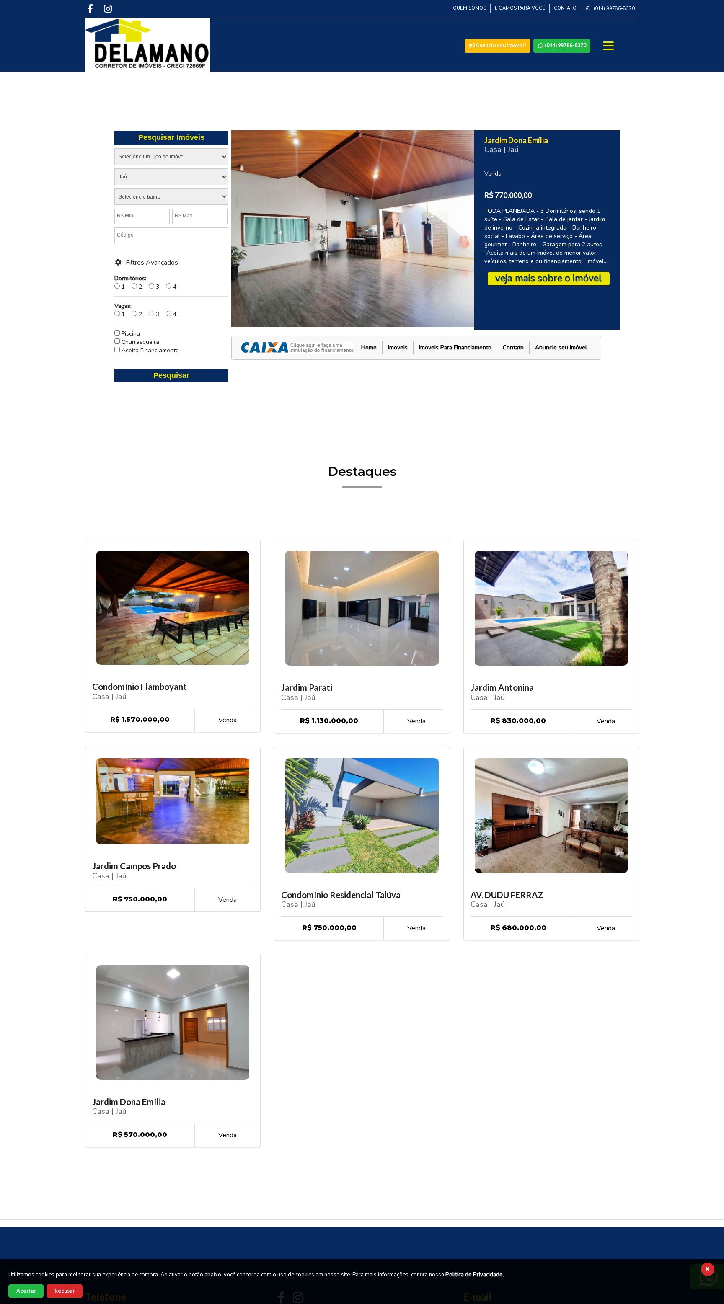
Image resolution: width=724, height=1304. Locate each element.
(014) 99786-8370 (613, 8)
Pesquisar (171, 375)
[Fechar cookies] (707, 1269)
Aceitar (26, 1291)
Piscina (130, 334)
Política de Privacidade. (474, 1274)
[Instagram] (109, 8)
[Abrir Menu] (609, 46)
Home (369, 347)
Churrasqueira (139, 342)
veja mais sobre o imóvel (548, 278)
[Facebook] (91, 8)
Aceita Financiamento (149, 350)
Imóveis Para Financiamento (455, 347)
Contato (565, 8)
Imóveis (398, 347)
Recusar (64, 1291)
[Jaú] (171, 178)
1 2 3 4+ (147, 282)
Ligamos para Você (520, 8)
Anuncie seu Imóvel (561, 347)
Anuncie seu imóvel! (500, 45)
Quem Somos (469, 8)
